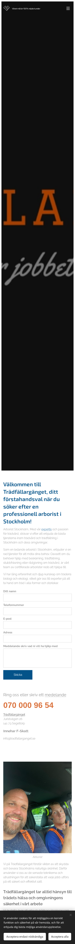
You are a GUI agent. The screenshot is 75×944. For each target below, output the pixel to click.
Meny (68, 8)
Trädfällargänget (14, 714)
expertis (46, 529)
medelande (55, 694)
